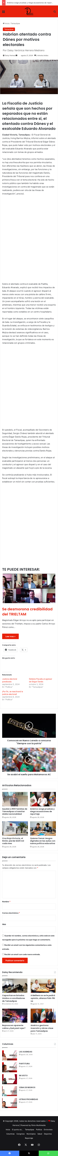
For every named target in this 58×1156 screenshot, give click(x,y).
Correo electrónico (11, 913)
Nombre (6, 901)
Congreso (20, 1134)
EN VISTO (23, 1075)
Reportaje (29, 1138)
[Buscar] (54, 12)
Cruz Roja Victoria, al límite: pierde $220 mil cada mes (13, 841)
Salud (39, 1134)
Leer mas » (10, 636)
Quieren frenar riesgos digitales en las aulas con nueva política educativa (42, 841)
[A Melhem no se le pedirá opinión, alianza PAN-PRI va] (43, 986)
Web (4, 924)
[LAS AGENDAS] (9, 1055)
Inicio (6, 23)
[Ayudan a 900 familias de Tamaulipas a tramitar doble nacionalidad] (15, 799)
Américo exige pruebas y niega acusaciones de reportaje (31, 3)
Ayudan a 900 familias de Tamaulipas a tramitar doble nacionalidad (14, 811)
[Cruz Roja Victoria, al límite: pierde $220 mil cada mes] (15, 828)
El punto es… (17, 1129)
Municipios (31, 1134)
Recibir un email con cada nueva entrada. (22, 954)
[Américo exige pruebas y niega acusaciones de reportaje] (43, 799)
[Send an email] (16, 55)
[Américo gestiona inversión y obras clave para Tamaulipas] (43, 1016)
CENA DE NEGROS (27, 1087)
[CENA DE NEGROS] (9, 1091)
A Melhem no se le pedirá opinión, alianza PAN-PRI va (43, 998)
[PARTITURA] (9, 1067)
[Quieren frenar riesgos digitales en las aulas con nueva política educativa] (43, 828)
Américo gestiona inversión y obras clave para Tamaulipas (42, 1028)
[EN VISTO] (9, 1079)
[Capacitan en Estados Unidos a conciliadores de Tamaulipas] (14, 986)
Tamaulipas (15, 23)
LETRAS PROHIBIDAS (28, 1099)
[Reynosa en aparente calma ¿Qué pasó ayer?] (14, 1016)
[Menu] (3, 12)
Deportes (48, 1134)
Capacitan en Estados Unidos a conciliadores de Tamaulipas (13, 998)
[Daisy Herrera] (29, 11)
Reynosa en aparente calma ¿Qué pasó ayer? (13, 1027)
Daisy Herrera (10, 55)
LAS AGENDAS (25, 1051)
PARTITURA (24, 1063)
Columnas (10, 1134)
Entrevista (48, 1129)
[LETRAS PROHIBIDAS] (9, 1103)
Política (39, 1129)
